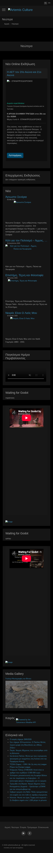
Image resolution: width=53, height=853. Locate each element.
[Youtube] (23, 833)
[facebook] (29, 833)
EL (45, 3)
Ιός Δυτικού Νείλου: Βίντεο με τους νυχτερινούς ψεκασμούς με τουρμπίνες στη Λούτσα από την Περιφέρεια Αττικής (28, 759)
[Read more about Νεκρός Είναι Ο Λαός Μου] (22, 318)
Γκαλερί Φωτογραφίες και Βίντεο (18, 679)
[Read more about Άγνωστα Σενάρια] (22, 202)
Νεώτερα (15, 827)
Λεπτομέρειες (15, 155)
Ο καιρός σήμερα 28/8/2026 (21, 739)
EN (49, 3)
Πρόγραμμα (32, 827)
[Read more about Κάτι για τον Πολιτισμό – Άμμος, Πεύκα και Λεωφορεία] (22, 248)
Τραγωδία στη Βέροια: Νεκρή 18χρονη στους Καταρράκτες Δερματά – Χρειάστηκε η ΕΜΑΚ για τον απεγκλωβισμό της (28, 786)
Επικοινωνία (43, 827)
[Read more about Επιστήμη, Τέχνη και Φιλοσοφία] (22, 280)
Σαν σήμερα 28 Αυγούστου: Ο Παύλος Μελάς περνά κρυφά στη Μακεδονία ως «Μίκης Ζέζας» (28, 745)
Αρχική (7, 827)
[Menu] (3, 10)
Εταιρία (23, 827)
